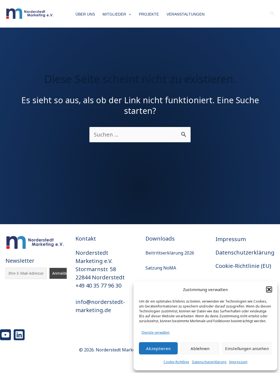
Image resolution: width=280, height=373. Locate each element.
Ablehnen (200, 348)
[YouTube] (5, 334)
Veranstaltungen (186, 14)
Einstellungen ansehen (247, 348)
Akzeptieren (158, 348)
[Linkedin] (19, 334)
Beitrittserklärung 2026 (169, 253)
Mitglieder (114, 14)
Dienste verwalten (156, 332)
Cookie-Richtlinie (176, 362)
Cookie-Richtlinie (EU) (243, 266)
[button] (269, 289)
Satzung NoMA (160, 268)
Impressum (238, 362)
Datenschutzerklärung (209, 362)
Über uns (85, 14)
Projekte (149, 14)
